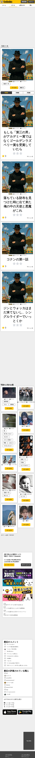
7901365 (11, 535)
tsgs (7, 689)
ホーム (4, 5)
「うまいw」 (9, 660)
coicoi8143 (8, 678)
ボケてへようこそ (26, 564)
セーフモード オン (9, 564)
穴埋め (22, 462)
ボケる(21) (26, 500)
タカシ (5, 404)
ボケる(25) (26, 430)
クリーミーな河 (9, 682)
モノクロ (23, 496)
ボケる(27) (26, 406)
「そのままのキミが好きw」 (12, 656)
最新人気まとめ (25, 756)
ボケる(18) (26, 524)
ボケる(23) (9, 468)
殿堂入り (7, 756)
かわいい (11, 442)
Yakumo (8, 685)
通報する (22, 87)
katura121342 (9, 687)
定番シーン (23, 459)
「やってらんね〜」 (10, 644)
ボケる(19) (9, 530)
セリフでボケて (24, 465)
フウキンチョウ (8, 446)
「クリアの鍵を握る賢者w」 (12, 646)
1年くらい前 (30, 156)
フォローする (9, 705)
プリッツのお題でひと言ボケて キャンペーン (15, 611)
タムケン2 (8, 675)
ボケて (2, 535)
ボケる (13, 5)
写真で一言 (6, 492)
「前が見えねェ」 (10, 651)
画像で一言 (6, 83)
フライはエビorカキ (10, 692)
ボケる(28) (9, 408)
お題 (7, 535)
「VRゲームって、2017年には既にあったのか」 (17, 665)
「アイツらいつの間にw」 (12, 653)
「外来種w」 (9, 658)
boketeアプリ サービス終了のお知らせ (13, 604)
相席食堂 (6, 401)
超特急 (12, 404)
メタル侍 (8, 694)
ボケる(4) (14, 87)
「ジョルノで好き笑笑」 (11, 649)
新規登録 (24, 1)
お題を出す (22, 5)
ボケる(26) (9, 449)
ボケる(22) (9, 499)
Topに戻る (29, 740)
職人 (31, 5)
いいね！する (9, 703)
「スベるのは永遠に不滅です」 (13, 663)
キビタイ (6, 436)
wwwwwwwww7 (10, 680)
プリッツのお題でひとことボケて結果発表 (14, 607)
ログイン (31, 1)
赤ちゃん (6, 495)
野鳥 (5, 442)
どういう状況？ (8, 439)
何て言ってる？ (8, 433)
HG (7, 673)
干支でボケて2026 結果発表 (11, 614)
